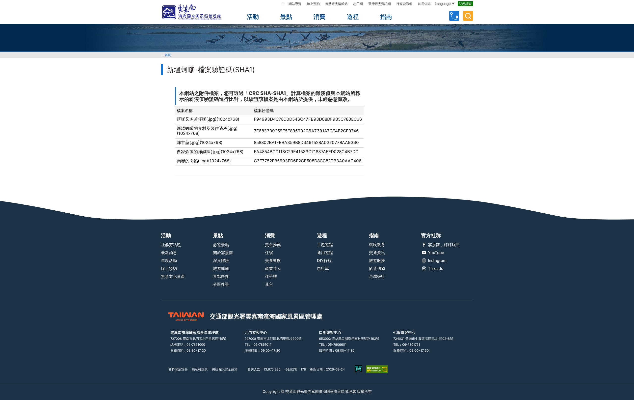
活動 (253, 16)
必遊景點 (221, 244)
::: (283, 3)
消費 (319, 16)
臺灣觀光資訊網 (379, 4)
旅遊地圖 (221, 268)
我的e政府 (358, 369)
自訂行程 (454, 16)
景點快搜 (221, 276)
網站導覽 (295, 4)
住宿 (269, 252)
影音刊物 (377, 268)
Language (443, 3)
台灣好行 (377, 276)
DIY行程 (324, 260)
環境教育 (377, 244)
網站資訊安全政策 (225, 369)
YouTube (436, 252)
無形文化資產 (173, 276)
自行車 (323, 268)
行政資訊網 (404, 4)
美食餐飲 (273, 260)
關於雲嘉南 (223, 252)
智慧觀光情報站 (336, 4)
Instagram (437, 260)
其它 (269, 284)
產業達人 (273, 268)
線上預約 (313, 4)
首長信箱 (424, 4)
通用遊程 (325, 252)
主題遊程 (325, 244)
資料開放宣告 (178, 369)
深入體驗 (221, 260)
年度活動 (169, 260)
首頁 (168, 55)
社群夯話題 (171, 244)
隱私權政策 (200, 369)
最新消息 (169, 252)
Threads (435, 268)
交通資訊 (377, 252)
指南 (386, 16)
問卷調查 (465, 4)
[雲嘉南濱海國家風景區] (195, 12)
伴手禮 (271, 276)
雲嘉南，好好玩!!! (443, 244)
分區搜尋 (221, 284)
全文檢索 (468, 16)
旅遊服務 (377, 260)
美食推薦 (273, 244)
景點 (286, 16)
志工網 (358, 4)
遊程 (353, 16)
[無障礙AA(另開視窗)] (377, 369)
